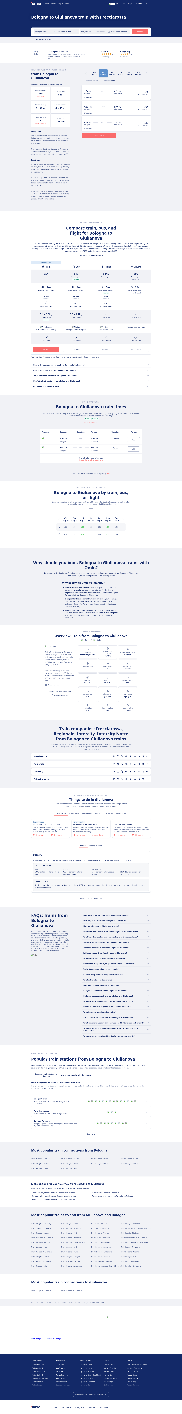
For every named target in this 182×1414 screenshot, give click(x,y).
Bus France (60, 1368)
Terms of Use (66, 1407)
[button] (86, 31)
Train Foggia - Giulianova (131, 1233)
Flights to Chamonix (88, 1365)
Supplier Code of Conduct (99, 1407)
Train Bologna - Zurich (40, 1256)
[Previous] (59, 519)
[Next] (146, 73)
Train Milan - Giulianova (70, 1261)
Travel (129, 1361)
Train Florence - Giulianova (101, 1252)
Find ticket (40, 97)
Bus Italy (59, 1371)
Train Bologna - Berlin (69, 1247)
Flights (60, 4)
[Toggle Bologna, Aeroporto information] (147, 1123)
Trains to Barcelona (40, 1378)
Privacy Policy (80, 1407)
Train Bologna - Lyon (39, 1247)
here (108, 474)
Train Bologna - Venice (70, 1159)
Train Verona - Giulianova (41, 1228)
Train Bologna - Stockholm (101, 1247)
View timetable (40, 124)
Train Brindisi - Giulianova (131, 1266)
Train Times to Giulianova (70, 1302)
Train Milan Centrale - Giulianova (134, 1238)
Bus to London (62, 1375)
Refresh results (89, 422)
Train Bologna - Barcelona (71, 1228)
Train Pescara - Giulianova (41, 1252)
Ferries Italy (108, 1375)
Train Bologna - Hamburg (71, 1238)
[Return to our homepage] (38, 3)
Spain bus (60, 1365)
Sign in (148, 4)
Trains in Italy (51, 1302)
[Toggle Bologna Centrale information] (147, 1101)
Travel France (132, 1378)
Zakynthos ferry (110, 1378)
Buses (53, 4)
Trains (47, 4)
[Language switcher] (113, 4)
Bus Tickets (60, 1361)
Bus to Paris (61, 1378)
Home (33, 1302)
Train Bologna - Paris (69, 1233)
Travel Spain (132, 1375)
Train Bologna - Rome (129, 1159)
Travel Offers (132, 1371)
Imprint (54, 1407)
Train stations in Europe (137, 1365)
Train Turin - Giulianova (100, 1228)
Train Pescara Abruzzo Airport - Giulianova (138, 1228)
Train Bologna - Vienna (130, 1252)
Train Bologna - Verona (130, 1163)
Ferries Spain (109, 1371)
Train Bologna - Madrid (40, 1233)
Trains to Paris (38, 1368)
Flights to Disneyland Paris (90, 1375)
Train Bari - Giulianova (99, 1223)
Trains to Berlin (38, 1375)
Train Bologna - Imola (39, 1168)
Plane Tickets (85, 1361)
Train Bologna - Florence (40, 1159)
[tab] (91, 80)
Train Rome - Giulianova (100, 1256)
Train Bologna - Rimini (40, 1163)
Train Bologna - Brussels (100, 1242)
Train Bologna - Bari (128, 1256)
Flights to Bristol (86, 1378)
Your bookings (127, 4)
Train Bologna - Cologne (70, 1256)
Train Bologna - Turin (69, 1163)
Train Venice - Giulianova (100, 1238)
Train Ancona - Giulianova (41, 1242)
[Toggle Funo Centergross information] (147, 1112)
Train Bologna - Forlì (69, 1168)
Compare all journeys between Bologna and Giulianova (54, 1196)
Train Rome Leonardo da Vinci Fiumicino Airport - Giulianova (115, 1266)
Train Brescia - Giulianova (41, 1261)
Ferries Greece (110, 1365)
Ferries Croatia (110, 1368)
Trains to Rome (38, 1365)
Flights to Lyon (86, 1368)
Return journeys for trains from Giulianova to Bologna (53, 1193)
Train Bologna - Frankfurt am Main (134, 1242)
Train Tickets (37, 1361)
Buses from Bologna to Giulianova (105, 1193)
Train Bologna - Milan (99, 1159)
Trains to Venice (38, 1371)
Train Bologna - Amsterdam (72, 1266)
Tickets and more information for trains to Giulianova (53, 1199)
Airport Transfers (134, 1368)
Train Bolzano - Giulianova (101, 1261)
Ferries (67, 4)
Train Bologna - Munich (70, 1252)
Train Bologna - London (130, 1261)
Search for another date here (91, 460)
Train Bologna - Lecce (99, 1163)
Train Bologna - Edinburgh (41, 1223)
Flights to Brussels (87, 1371)
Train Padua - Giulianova (130, 1247)
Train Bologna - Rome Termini (73, 1242)
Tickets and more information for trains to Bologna (112, 1196)
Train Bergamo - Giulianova (42, 1238)
